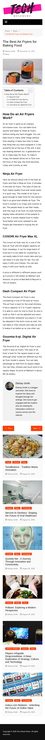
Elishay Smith (10, 51)
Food (8, 462)
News (7, 54)
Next (35, 428)
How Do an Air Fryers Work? (17, 94)
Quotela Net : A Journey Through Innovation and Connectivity (18, 561)
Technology (27, 508)
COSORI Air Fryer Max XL (19, 99)
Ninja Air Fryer (14, 97)
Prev (10, 428)
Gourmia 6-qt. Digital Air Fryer (21, 105)
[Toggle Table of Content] (29, 91)
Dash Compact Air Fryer (18, 102)
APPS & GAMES (12, 649)
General (16, 462)
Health (17, 603)
